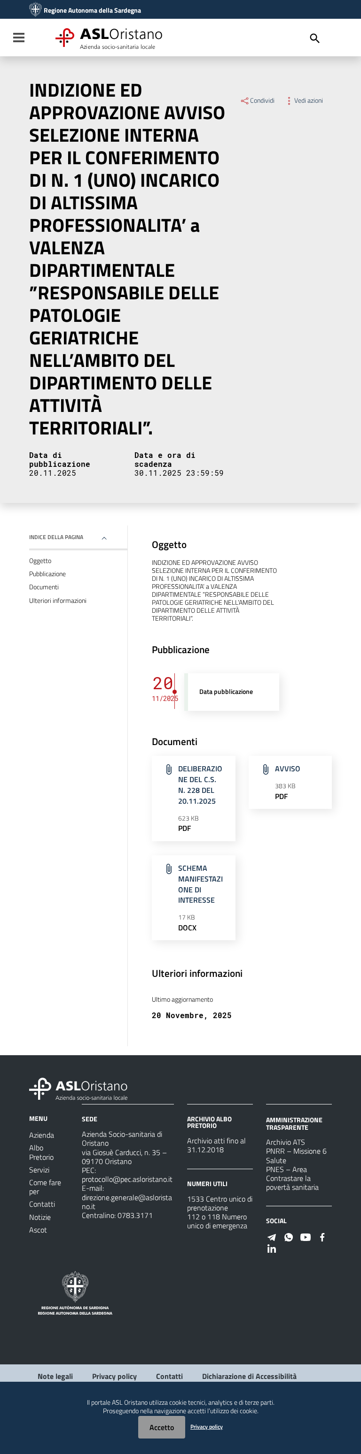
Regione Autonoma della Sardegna (92, 10)
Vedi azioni (308, 100)
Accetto (161, 1427)
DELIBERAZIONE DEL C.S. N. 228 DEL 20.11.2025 (200, 785)
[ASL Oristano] (35, 10)
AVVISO (287, 768)
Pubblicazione (47, 574)
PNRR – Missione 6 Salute (296, 1155)
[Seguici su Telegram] (271, 1236)
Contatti (169, 1376)
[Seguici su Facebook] (322, 1236)
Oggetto (40, 561)
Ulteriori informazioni (57, 600)
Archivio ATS (285, 1142)
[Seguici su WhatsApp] (288, 1236)
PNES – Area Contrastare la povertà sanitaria (292, 1178)
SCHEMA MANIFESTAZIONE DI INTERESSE (200, 884)
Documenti (44, 587)
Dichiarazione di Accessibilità (249, 1376)
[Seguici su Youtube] (305, 1236)
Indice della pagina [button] (56, 537)
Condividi (262, 100)
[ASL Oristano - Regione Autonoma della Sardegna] (78, 1088)
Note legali (55, 1376)
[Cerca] (315, 38)
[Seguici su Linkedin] (271, 1247)
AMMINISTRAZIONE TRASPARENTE (294, 1123)
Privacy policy (114, 1376)
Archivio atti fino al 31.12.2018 (216, 1145)
